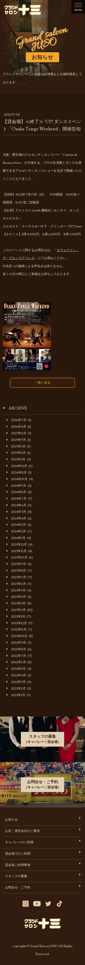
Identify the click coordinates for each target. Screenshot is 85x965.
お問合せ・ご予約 (17, 887)
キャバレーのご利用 (19, 842)
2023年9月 (18, 564)
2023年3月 (18, 603)
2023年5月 (18, 590)
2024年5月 (18, 512)
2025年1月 (18, 459)
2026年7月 (19, 420)
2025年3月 (18, 446)
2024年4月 (18, 518)
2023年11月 (19, 551)
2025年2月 (18, 453)
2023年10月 (19, 557)
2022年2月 (18, 688)
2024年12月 (19, 466)
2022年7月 (18, 656)
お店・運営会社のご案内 (22, 831)
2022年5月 (18, 669)
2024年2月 (18, 531)
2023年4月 (18, 597)
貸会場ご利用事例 (17, 865)
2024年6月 (18, 505)
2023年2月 (18, 610)
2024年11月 (19, 472)
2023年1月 (18, 616)
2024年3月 (18, 525)
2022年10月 (19, 636)
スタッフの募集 (16, 876)
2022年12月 (19, 623)
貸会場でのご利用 (17, 853)
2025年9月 (18, 440)
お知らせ (11, 819)
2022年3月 (18, 682)
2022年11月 (19, 629)
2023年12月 (19, 544)
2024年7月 (19, 498)
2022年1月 (18, 695)
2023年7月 (18, 577)
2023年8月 (18, 570)
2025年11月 (19, 433)
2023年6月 (18, 584)
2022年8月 (18, 649)
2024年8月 (18, 492)
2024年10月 (19, 479)
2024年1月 (18, 538)
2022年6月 (18, 662)
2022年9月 (18, 642)
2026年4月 (18, 426)
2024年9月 (18, 486)
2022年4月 (18, 675)
